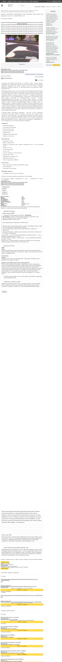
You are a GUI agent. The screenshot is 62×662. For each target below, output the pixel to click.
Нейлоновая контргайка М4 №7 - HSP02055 (10, 644)
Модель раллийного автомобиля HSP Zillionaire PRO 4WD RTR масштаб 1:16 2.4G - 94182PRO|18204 (19, 587)
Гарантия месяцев (7, 78)
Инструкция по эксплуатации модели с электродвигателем (14, 70)
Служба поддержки (33, 1)
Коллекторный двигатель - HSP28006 (9, 628)
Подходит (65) (4, 652)
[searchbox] (25, 5)
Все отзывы (49, 65)
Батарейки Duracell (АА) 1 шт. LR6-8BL (9, 619)
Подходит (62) (4, 636)
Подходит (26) (4, 627)
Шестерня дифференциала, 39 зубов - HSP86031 (11, 661)
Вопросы (5, 193)
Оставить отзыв (5, 562)
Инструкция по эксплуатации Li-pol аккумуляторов (13, 71)
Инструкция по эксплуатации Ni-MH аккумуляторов (13, 72)
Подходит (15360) (4, 618)
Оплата (4, 190)
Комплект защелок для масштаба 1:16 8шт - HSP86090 (12, 652)
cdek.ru (3, 249)
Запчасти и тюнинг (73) (6, 601)
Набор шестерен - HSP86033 (7, 637)
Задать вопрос (4, 568)
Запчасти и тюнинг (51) (6, 585)
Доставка (4, 188)
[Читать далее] (50, 53)
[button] (2, 6)
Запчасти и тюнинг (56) (22, 23)
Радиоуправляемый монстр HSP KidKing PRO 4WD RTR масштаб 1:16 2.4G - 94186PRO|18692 (21, 602)
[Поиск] (19, 5)
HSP (23, 197)
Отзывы (4, 192)
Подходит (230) (4, 643)
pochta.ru (4, 257)
